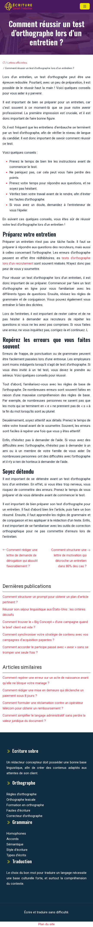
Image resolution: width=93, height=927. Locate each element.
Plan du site (46, 924)
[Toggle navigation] (85, 6)
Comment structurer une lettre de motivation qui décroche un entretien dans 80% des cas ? (69, 558)
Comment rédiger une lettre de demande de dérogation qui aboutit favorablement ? (22, 558)
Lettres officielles (17, 62)
